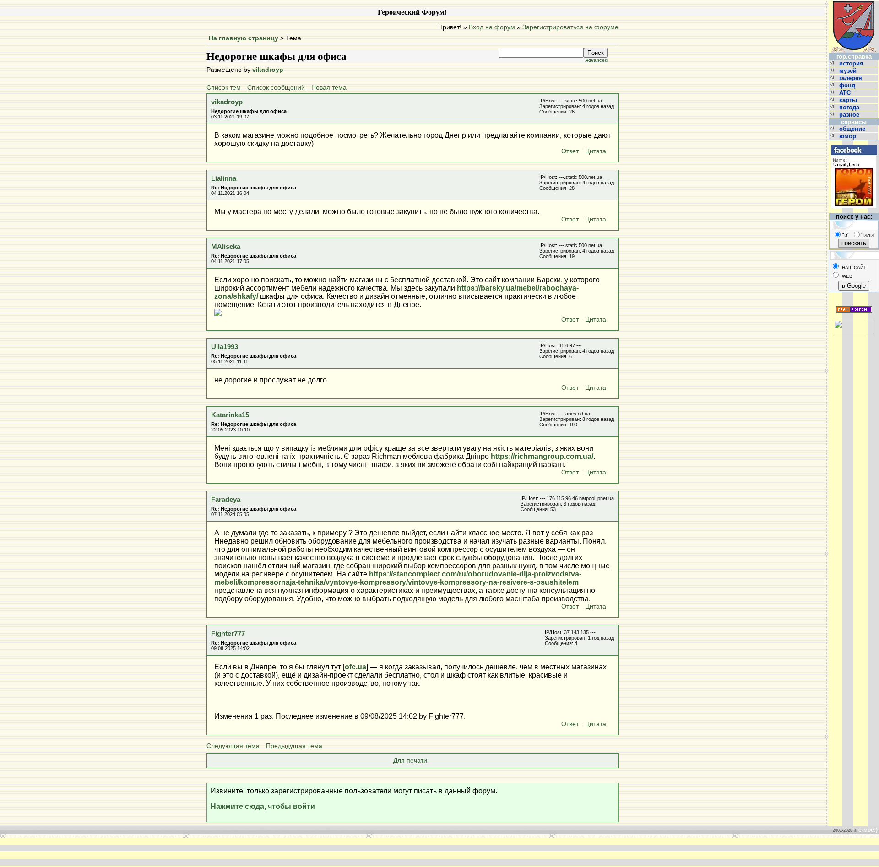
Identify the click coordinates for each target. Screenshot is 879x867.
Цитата (595, 151)
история (852, 63)
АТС (845, 92)
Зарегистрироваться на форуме (570, 27)
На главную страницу (243, 38)
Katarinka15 (230, 415)
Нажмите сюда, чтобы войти (263, 806)
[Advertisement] (301, 852)
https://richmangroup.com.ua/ (542, 456)
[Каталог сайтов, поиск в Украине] (854, 323)
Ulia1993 (224, 346)
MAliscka (225, 246)
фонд (848, 85)
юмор (848, 136)
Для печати (410, 760)
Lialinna (223, 178)
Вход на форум (492, 27)
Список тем (223, 87)
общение (853, 128)
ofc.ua (355, 667)
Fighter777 (228, 633)
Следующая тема (233, 746)
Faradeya (225, 499)
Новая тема (329, 87)
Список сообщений (276, 87)
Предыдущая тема (294, 746)
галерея (851, 78)
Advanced (596, 60)
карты (849, 100)
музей (848, 70)
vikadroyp (267, 69)
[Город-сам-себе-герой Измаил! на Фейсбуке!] (854, 143)
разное (850, 114)
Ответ (570, 151)
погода (850, 107)
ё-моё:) (868, 830)
